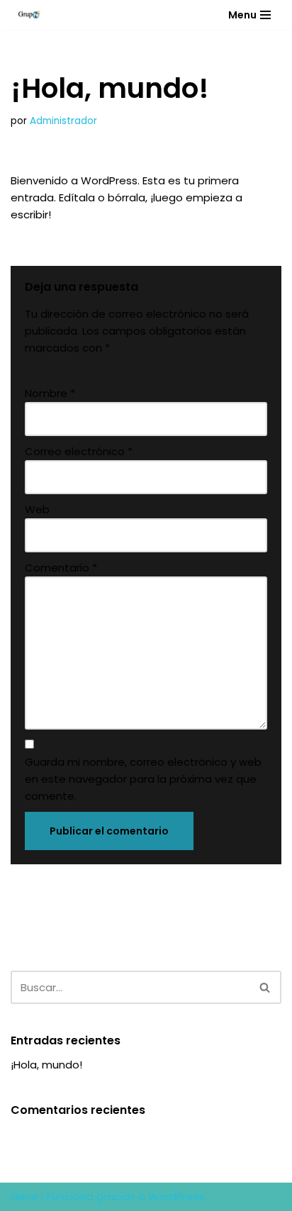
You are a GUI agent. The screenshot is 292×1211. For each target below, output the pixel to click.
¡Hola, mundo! (46, 1064)
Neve (24, 1196)
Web (37, 509)
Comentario (61, 567)
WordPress (176, 1196)
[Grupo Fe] (25, 15)
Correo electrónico (79, 451)
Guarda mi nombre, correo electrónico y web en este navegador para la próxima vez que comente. (143, 778)
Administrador (63, 121)
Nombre (50, 393)
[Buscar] (265, 987)
